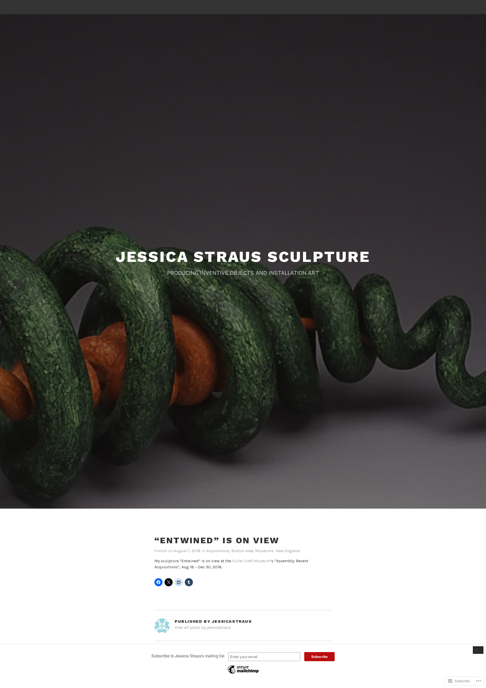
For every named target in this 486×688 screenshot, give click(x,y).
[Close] (478, 650)
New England (288, 550)
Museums (264, 550)
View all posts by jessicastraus (203, 627)
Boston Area (242, 550)
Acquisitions (217, 550)
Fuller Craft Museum (251, 560)
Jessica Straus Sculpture (243, 257)
